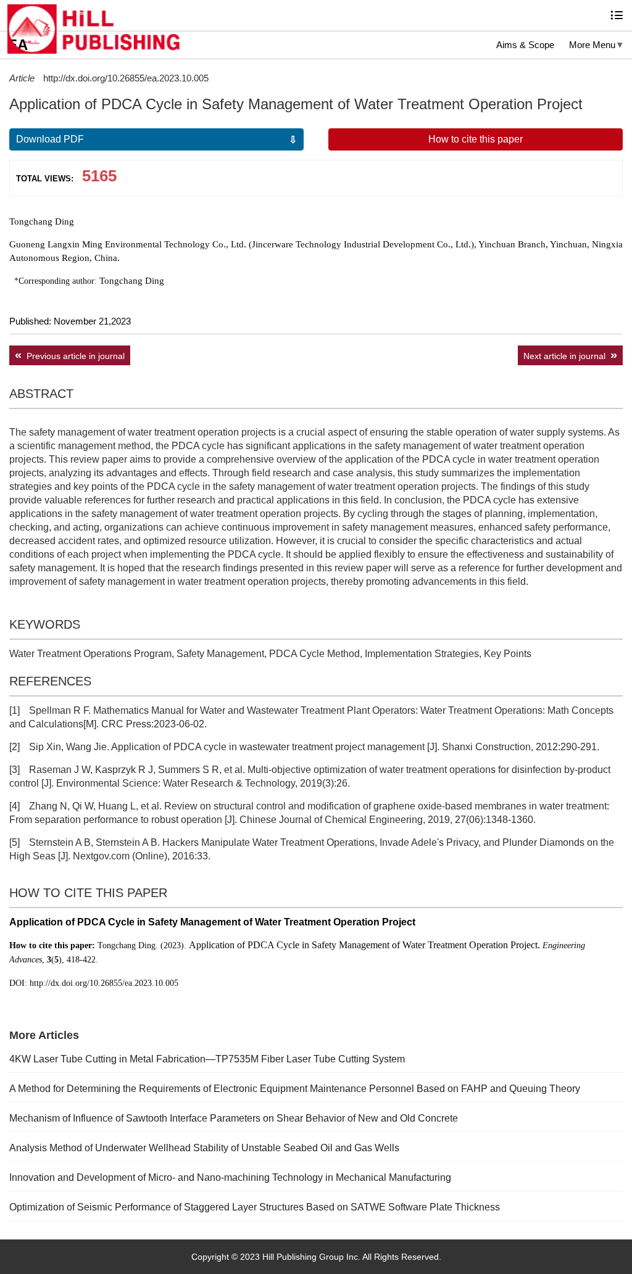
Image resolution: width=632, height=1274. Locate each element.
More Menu (592, 44)
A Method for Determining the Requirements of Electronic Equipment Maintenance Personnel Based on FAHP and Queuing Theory (294, 1088)
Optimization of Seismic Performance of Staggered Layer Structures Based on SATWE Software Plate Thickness (254, 1207)
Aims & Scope (525, 44)
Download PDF (50, 139)
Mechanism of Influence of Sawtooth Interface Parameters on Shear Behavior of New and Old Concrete (233, 1118)
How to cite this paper (475, 139)
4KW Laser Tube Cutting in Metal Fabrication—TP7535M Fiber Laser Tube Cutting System (207, 1059)
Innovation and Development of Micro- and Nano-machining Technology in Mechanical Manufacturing (230, 1177)
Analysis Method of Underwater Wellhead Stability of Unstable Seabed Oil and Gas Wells (204, 1148)
